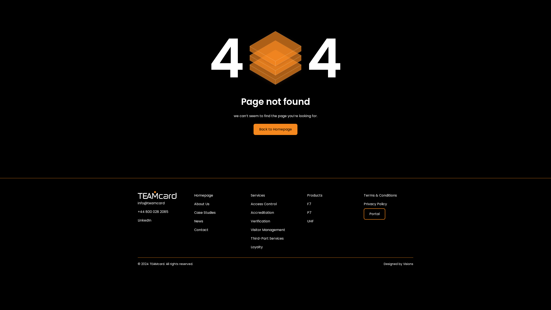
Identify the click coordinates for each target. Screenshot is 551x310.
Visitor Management (268, 229)
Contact (201, 229)
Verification (260, 221)
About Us (201, 204)
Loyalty (257, 247)
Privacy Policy (375, 204)
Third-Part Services (267, 238)
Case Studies (205, 212)
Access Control (264, 204)
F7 (309, 204)
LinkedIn (144, 220)
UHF (310, 221)
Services (258, 195)
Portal (374, 213)
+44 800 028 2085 (153, 211)
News (198, 221)
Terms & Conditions (380, 195)
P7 (309, 212)
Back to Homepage (275, 129)
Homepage (203, 195)
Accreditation (262, 212)
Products (314, 195)
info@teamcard (151, 203)
